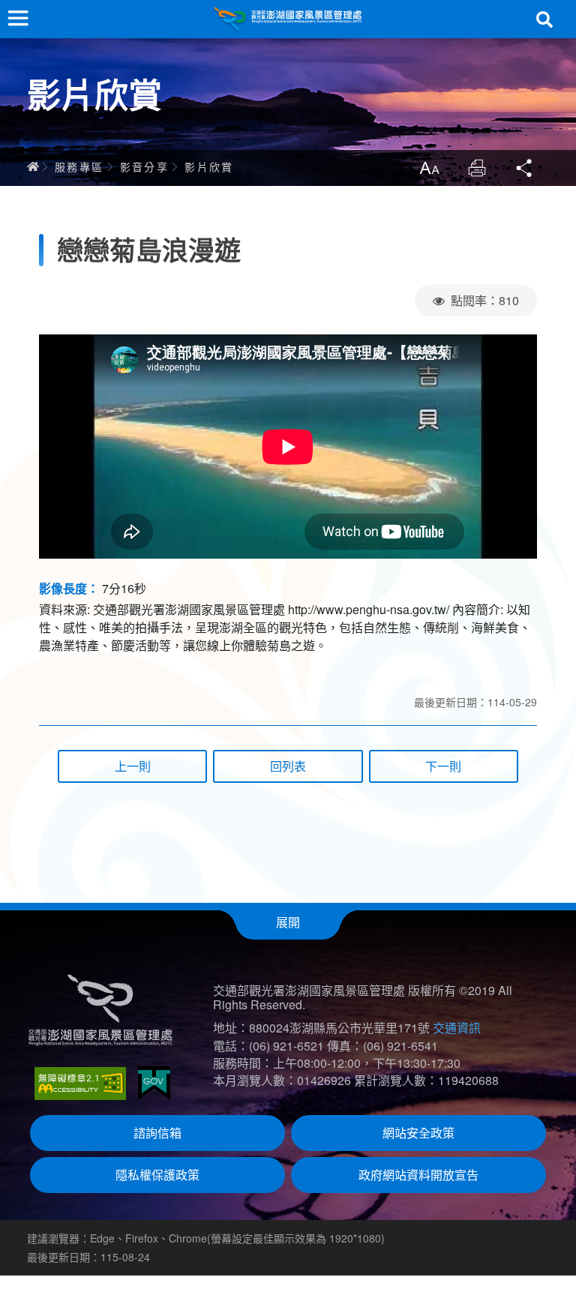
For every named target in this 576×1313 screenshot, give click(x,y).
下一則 (443, 766)
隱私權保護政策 (158, 1174)
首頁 (33, 166)
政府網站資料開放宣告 (418, 1174)
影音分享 (145, 166)
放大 (429, 168)
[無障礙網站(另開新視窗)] (80, 1083)
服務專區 (79, 166)
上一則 (133, 766)
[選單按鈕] (18, 18)
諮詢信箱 (158, 1132)
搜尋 (544, 19)
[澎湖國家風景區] (288, 19)
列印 (477, 168)
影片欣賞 (209, 166)
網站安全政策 (418, 1132)
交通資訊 (457, 1027)
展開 (288, 922)
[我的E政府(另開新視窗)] (154, 1083)
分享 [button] (525, 168)
